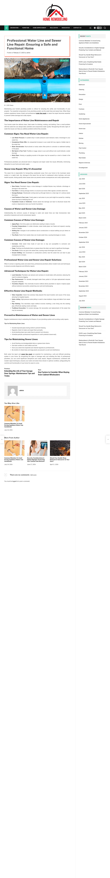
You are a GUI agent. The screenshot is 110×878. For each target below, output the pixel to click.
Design (81, 99)
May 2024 (82, 257)
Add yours (33, 475)
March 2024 (82, 267)
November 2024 (83, 232)
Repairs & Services (84, 163)
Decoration (14, 27)
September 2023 (84, 291)
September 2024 (84, 242)
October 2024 (83, 237)
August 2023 (83, 296)
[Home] (6, 28)
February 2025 (83, 223)
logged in (15, 481)
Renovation (66, 27)
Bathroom (82, 85)
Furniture (25, 27)
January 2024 (83, 276)
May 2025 (82, 208)
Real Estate (54, 27)
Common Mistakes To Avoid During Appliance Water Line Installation (13, 425)
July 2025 (82, 198)
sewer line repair (26, 354)
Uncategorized (83, 167)
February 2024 (83, 271)
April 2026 (82, 188)
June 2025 (82, 203)
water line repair (41, 113)
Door (80, 104)
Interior (81, 133)
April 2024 (82, 262)
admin (28, 53)
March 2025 (82, 218)
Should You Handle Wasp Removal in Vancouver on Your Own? (59, 459)
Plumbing (82, 153)
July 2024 (82, 247)
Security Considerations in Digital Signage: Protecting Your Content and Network (36, 459)
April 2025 (82, 213)
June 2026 (82, 184)
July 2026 (82, 179)
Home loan (82, 128)
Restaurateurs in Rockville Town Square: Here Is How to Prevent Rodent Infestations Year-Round (92, 71)
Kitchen (81, 138)
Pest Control (82, 148)
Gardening (82, 114)
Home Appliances (84, 119)
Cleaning (81, 89)
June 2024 (82, 252)
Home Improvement (39, 27)
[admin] (13, 391)
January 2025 (83, 228)
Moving (81, 143)
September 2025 (84, 193)
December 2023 (83, 281)
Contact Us (77, 27)
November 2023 (83, 286)
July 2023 (82, 301)
